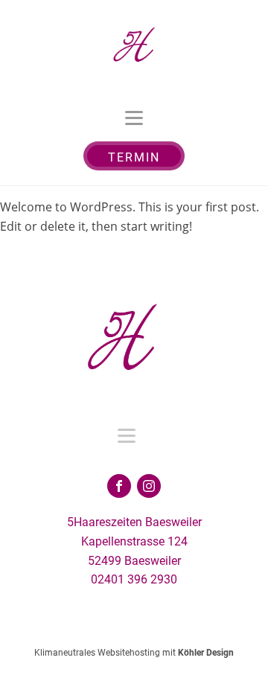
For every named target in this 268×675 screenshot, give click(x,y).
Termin (134, 157)
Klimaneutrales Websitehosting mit (134, 652)
